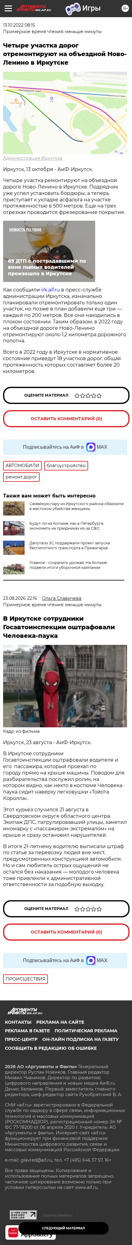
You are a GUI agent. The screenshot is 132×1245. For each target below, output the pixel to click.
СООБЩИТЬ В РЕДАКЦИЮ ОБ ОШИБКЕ (51, 1048)
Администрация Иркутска (32, 158)
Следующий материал (63, 1228)
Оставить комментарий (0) (66, 418)
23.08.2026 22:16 (20, 598)
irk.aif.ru (50, 290)
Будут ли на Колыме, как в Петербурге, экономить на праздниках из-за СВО (66, 526)
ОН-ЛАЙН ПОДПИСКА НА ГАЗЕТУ (80, 1039)
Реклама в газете (27, 1031)
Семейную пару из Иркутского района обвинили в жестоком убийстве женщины (76, 506)
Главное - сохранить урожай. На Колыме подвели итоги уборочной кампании (68, 565)
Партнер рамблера (57, 1215)
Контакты (18, 1022)
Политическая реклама (86, 1031)
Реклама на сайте (60, 1022)
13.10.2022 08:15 (19, 25)
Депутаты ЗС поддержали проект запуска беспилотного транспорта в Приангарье (69, 545)
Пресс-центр (21, 1039)
